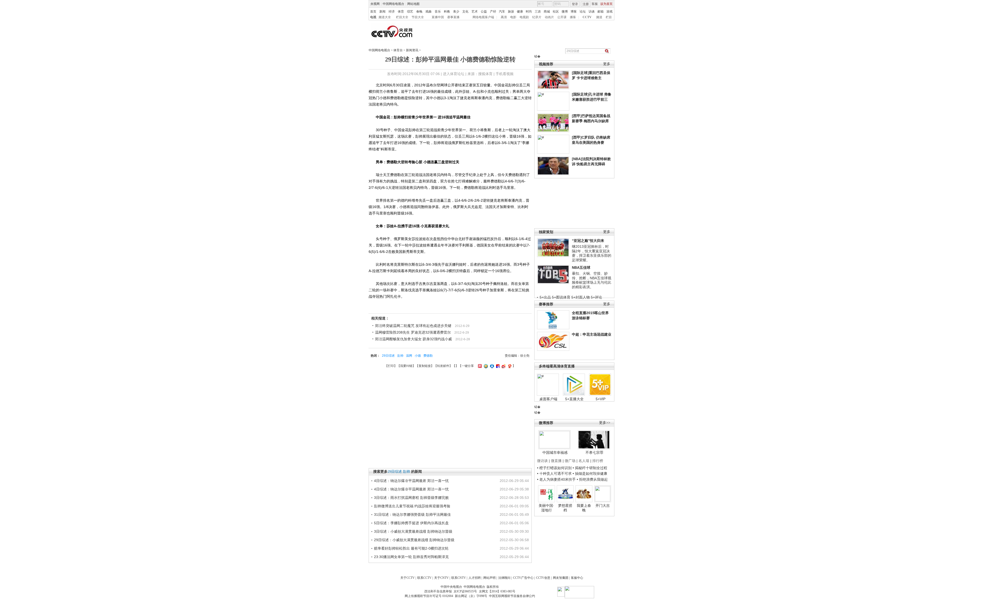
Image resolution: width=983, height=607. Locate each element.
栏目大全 (402, 17)
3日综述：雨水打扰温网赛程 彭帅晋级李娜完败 (411, 498)
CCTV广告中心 (523, 578)
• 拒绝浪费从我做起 (592, 479)
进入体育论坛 (453, 74)
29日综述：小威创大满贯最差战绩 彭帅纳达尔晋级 (414, 540)
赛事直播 (453, 17)
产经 (493, 11)
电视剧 (524, 17)
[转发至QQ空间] (485, 366)
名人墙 (584, 461)
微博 (565, 11)
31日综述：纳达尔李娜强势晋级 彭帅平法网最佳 (412, 514)
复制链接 (425, 366)
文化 (465, 11)
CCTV (587, 17)
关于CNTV (441, 578)
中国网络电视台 (393, 4)
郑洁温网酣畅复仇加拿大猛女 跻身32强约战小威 (413, 339)
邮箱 (600, 11)
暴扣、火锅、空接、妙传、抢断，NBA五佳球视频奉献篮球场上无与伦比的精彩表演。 (591, 280)
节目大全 (418, 17)
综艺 (410, 11)
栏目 (609, 17)
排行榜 (597, 461)
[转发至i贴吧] (497, 366)
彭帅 (400, 355)
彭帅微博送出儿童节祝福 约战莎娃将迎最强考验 (412, 506)
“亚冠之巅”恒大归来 (588, 241)
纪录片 (536, 17)
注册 (586, 4)
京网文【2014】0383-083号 (497, 591)
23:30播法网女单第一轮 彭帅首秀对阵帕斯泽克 (411, 557)
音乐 (438, 11)
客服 (595, 4)
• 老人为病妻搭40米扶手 (556, 479)
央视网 (375, 4)
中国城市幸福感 (555, 452)
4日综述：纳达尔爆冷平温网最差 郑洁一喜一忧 (411, 481)
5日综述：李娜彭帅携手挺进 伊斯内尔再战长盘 (411, 523)
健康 (520, 11)
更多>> (604, 423)
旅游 (511, 11)
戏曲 (428, 11)
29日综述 (388, 355)
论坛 (583, 11)
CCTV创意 (543, 578)
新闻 (382, 11)
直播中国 (438, 17)
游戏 (609, 11)
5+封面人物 (580, 297)
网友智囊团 (560, 578)
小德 (418, 355)
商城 (547, 11)
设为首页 (606, 4)
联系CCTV (424, 578)
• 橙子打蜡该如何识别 (554, 468)
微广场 (570, 461)
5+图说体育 (561, 297)
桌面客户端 (548, 399)
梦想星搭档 (565, 507)
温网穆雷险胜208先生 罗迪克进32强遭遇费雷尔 (413, 332)
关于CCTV (407, 578)
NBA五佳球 (581, 267)
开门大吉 (602, 505)
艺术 (475, 11)
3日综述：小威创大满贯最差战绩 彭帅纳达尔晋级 (413, 531)
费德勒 (428, 355)
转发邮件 (443, 366)
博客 (574, 11)
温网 (409, 355)
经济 (392, 11)
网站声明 (489, 578)
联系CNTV (458, 578)
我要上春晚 (584, 507)
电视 (373, 17)
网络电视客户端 (483, 17)
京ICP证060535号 (465, 591)
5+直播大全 (574, 399)
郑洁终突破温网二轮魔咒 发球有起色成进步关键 (413, 326)
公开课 (562, 17)
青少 (456, 11)
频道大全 (385, 17)
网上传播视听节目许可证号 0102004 (429, 596)
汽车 (502, 11)
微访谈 (542, 461)
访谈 (592, 11)
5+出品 (545, 297)
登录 (575, 4)
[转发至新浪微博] (503, 366)
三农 (538, 11)
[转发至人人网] (491, 366)
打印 (391, 366)
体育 (401, 11)
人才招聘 (474, 578)
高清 (504, 17)
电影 (513, 17)
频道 (599, 17)
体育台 (398, 50)
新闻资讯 (412, 50)
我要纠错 (406, 366)
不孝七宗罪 (594, 452)
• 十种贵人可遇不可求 (555, 473)
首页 (373, 11)
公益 (484, 11)
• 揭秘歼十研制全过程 (590, 468)
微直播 (556, 461)
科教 (447, 11)
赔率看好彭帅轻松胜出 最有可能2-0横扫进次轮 (411, 548)
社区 (556, 11)
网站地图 (413, 4)
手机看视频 (505, 74)
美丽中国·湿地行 (546, 507)
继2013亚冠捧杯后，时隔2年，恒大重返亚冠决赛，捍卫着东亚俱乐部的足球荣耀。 (591, 253)
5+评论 (596, 297)
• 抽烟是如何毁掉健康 (590, 473)
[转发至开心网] (479, 366)
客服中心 (577, 578)
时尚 (529, 11)
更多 (606, 64)
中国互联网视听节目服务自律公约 (512, 596)
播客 (573, 17)
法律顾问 (504, 578)
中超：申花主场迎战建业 (591, 334)
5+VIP (600, 399)
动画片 (549, 17)
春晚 (419, 11)
